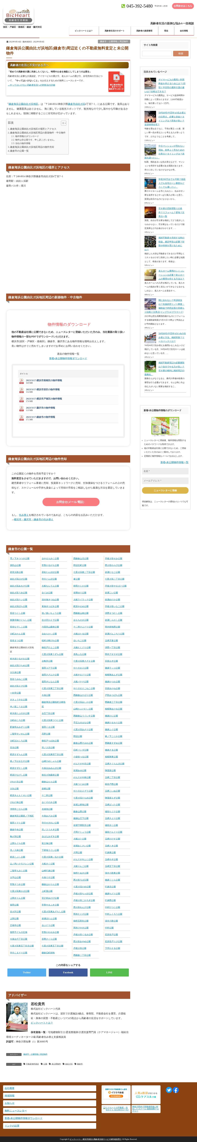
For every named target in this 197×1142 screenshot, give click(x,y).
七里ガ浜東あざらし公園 (53, 911)
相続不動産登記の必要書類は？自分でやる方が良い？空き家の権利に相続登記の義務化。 (164, 369)
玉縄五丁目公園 (112, 866)
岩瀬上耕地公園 (80, 804)
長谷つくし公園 (17, 613)
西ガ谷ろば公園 (80, 880)
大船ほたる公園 (80, 633)
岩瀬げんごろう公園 (114, 633)
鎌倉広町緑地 (48, 952)
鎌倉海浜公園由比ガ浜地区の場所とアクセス (33, 128)
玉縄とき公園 (111, 845)
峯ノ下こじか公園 (113, 736)
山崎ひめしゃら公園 (51, 761)
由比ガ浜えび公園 (18, 686)
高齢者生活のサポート (115, 31)
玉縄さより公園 (112, 818)
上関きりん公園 (17, 898)
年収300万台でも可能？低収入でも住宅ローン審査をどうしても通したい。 (172, 183)
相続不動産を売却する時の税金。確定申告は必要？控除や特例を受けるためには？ (164, 244)
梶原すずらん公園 (18, 754)
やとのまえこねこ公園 (84, 688)
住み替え (24, 515)
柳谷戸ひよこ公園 (50, 647)
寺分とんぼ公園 (49, 579)
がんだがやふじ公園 (83, 859)
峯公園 (76, 579)
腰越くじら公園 (112, 880)
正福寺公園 (15, 925)
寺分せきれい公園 (50, 823)
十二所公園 (47, 795)
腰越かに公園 (111, 716)
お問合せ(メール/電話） (71, 502)
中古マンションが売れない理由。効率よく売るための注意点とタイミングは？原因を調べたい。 (164, 152)
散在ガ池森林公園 (50, 775)
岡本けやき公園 (80, 927)
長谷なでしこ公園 (18, 627)
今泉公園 (46, 695)
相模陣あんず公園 (113, 674)
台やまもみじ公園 (50, 558)
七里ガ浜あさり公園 (83, 729)
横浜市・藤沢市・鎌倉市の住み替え (33, 519)
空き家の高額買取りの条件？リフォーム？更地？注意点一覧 (171, 212)
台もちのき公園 (80, 620)
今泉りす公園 (48, 877)
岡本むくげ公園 (80, 914)
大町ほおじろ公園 (18, 740)
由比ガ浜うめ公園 (18, 592)
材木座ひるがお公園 (19, 658)
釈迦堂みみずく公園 (19, 727)
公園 (45, 1064)
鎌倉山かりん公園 (50, 884)
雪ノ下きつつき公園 (19, 558)
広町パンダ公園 (80, 750)
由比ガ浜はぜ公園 (18, 579)
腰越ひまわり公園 (113, 722)
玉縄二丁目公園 (112, 777)
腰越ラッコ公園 (112, 668)
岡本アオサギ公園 (113, 654)
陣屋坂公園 (110, 770)
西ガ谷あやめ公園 (82, 941)
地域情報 (9, 1095)
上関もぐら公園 (17, 843)
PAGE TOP (190, 1105)
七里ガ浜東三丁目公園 (52, 688)
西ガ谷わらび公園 (113, 565)
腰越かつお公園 (112, 681)
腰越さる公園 (111, 750)
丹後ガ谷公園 (79, 948)
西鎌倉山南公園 (80, 613)
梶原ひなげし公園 (18, 775)
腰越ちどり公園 (112, 893)
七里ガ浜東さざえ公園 (84, 661)
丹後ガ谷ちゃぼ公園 (83, 893)
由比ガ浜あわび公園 (19, 586)
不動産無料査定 (32, 1064)
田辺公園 (77, 736)
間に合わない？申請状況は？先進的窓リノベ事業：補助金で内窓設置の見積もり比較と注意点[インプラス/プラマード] (164, 306)
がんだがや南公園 (82, 777)
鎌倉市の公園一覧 (19, 150)
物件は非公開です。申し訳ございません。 (35, 140)
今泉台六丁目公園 (18, 939)
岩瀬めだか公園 (112, 599)
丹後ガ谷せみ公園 (113, 558)
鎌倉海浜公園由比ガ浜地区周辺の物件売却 (32, 147)
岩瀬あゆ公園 (79, 770)
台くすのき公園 (49, 802)
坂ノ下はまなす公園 (19, 761)
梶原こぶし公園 (17, 857)
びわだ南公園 (16, 802)
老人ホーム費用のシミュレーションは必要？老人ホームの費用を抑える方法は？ (171, 275)
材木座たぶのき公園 (19, 713)
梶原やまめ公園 (80, 606)
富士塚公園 (47, 843)
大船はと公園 (79, 839)
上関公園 (14, 918)
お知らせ (9, 1103)
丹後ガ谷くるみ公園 (83, 934)
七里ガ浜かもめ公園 (83, 798)
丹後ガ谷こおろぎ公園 (84, 900)
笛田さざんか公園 (50, 674)
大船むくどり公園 (82, 647)
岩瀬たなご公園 (112, 572)
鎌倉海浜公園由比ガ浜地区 (23, 104)
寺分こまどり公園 (18, 952)
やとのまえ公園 (80, 668)
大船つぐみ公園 (80, 784)
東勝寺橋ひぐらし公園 (21, 620)
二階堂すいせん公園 (19, 734)
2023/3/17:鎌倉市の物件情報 (40, 417)
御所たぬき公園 (80, 873)
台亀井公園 (47, 661)
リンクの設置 (12, 1125)
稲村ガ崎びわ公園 (50, 640)
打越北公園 (110, 886)
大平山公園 (15, 877)
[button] (62, 124)
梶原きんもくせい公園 (21, 795)
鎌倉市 (80, 1064)
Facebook (68, 972)
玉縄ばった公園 (112, 804)
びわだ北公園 (16, 781)
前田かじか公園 (80, 586)
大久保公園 (15, 672)
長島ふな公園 (79, 654)
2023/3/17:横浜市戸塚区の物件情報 (44, 398)
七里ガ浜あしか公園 (83, 702)
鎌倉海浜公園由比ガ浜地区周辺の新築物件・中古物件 (38, 132)
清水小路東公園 (112, 873)
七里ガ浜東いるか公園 (52, 857)
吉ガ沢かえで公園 (50, 620)
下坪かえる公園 (112, 948)
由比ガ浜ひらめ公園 (19, 665)
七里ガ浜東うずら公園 (52, 654)
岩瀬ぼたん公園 (49, 918)
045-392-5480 (140, 5)
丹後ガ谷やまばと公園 (116, 586)
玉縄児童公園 (111, 640)
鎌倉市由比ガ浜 (76, 104)
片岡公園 (77, 852)
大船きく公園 (48, 863)
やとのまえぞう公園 (83, 791)
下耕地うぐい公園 (50, 850)
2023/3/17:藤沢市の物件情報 (40, 408)
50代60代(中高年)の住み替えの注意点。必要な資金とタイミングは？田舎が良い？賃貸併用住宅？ (165, 119)
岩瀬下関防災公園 (82, 825)
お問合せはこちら (183, 6)
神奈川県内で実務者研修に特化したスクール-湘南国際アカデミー (145, 1109)
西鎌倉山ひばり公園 (83, 695)
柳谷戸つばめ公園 (50, 740)
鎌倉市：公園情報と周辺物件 (114, 41)
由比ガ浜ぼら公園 (18, 606)
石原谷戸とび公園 (113, 941)
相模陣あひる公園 (113, 709)
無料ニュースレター (16, 1110)
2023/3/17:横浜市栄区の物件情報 (43, 389)
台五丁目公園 (48, 713)
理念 (166, 31)
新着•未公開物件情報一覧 (175, 462)
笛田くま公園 (48, 727)
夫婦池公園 (47, 809)
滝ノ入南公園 (16, 850)
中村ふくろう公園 (113, 914)
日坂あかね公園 (112, 688)
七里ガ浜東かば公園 (19, 891)
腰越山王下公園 (80, 818)
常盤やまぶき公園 (50, 905)
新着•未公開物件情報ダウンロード (68, 358)
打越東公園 (110, 852)
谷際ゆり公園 (79, 592)
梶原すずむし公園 (18, 768)
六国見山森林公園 (50, 627)
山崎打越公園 (48, 870)
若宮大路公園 (16, 572)
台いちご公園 (79, 640)
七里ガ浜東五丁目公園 (52, 946)
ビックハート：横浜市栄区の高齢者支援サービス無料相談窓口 (95, 1139)
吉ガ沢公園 (15, 911)
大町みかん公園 (17, 633)
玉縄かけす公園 (112, 839)
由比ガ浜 (69, 1064)
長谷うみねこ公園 (18, 679)
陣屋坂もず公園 (112, 798)
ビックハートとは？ (84, 31)
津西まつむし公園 (113, 613)
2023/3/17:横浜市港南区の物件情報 (44, 380)
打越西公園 (110, 900)
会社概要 (9, 1088)
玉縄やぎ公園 (111, 859)
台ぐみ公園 (47, 592)
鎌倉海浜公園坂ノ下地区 (22, 816)
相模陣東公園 (111, 756)
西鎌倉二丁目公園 (82, 955)
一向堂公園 (15, 693)
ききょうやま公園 (18, 699)
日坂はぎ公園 (111, 661)
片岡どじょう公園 (82, 832)
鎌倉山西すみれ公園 (83, 743)
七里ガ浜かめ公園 (82, 886)
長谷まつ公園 (16, 640)
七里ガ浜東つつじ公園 (52, 720)
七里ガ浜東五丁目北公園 (22, 946)
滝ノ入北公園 (48, 747)
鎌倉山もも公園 (49, 781)
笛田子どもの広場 (18, 932)
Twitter (27, 972)
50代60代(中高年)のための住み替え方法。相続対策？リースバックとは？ (172, 337)
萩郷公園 (46, 788)
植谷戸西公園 (111, 784)
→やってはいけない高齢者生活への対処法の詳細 (31, 85)
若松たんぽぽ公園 (50, 572)
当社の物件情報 (22, 143)
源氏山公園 (15, 565)
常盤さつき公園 (17, 884)
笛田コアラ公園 (49, 668)
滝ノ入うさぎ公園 (50, 829)
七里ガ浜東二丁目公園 (84, 572)
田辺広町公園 (79, 565)
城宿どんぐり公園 (113, 832)
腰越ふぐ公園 (111, 729)
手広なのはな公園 (82, 722)
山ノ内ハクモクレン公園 (22, 863)
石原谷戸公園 (111, 934)
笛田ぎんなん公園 (50, 681)
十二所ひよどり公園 (83, 627)
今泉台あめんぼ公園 (51, 768)
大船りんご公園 (80, 866)
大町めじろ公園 (17, 720)
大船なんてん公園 (50, 586)
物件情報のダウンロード (27, 136)
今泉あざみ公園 (49, 816)
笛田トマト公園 (17, 823)
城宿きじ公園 (111, 825)
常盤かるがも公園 (50, 565)
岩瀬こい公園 (111, 592)
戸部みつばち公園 (113, 695)
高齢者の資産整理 (144, 31)
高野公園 (46, 734)
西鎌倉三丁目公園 (113, 702)
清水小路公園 (111, 921)
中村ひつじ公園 (112, 907)
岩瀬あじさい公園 (82, 845)
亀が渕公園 (15, 836)
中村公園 (109, 927)
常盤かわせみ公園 (50, 932)
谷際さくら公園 (49, 939)
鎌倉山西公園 (79, 811)
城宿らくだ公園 (112, 811)
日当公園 (14, 747)
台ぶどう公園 (48, 925)
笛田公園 (14, 905)
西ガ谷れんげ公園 (82, 907)
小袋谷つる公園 (80, 756)
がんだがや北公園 (82, 763)
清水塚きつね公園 (50, 599)
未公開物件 (56, 1064)
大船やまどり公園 (82, 674)
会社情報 (184, 31)
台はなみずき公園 (50, 836)
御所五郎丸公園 (80, 921)
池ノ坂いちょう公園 (51, 613)
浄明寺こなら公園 (18, 809)
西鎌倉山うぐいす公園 (84, 716)
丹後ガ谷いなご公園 (114, 606)
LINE (109, 972)
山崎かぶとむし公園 (83, 709)
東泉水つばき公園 (50, 606)
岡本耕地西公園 (112, 627)
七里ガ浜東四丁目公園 (52, 754)
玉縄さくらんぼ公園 (114, 763)
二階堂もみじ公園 (18, 870)
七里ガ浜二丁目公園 (114, 579)
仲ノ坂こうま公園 (18, 706)
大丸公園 (14, 788)
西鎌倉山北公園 (80, 558)
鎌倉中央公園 (16, 829)
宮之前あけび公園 (50, 898)
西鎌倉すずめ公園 (113, 743)
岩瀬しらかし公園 (113, 620)
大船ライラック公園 (83, 599)
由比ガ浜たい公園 (18, 599)
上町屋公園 (47, 891)
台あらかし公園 (49, 633)
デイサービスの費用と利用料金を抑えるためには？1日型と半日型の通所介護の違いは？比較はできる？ (165, 86)
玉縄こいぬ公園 (112, 791)
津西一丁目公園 (112, 647)
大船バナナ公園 (80, 681)
